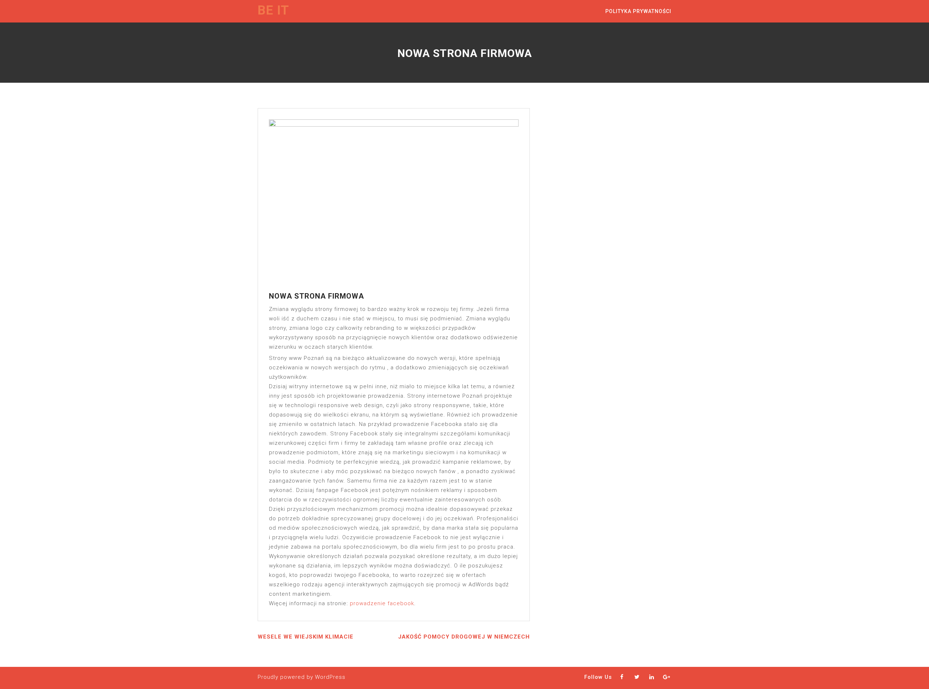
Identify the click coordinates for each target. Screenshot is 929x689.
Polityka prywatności (638, 11)
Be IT (273, 10)
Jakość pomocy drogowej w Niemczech (464, 636)
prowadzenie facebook (382, 603)
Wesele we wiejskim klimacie (305, 636)
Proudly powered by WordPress (301, 677)
